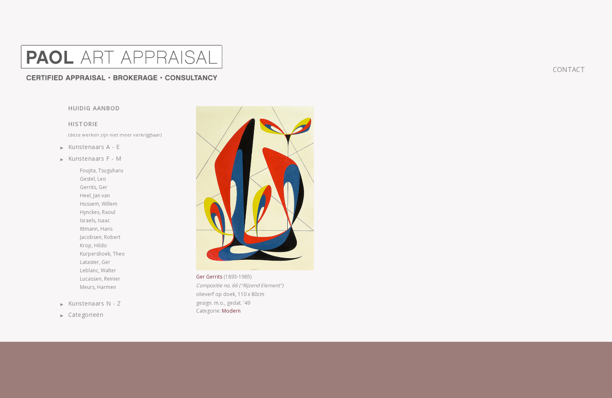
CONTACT (569, 69)
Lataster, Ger (95, 262)
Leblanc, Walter (98, 270)
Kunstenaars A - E (93, 147)
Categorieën (85, 314)
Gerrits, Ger (93, 187)
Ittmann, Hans (96, 228)
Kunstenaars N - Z (94, 303)
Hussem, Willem (98, 203)
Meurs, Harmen (98, 287)
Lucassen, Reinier (100, 278)
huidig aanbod (94, 108)
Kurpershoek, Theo (102, 253)
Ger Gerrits (210, 276)
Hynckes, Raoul (97, 212)
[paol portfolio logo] (121, 62)
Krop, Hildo (93, 245)
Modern (231, 310)
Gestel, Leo (93, 178)
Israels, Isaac (95, 220)
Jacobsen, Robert (100, 237)
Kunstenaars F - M (94, 158)
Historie (83, 124)
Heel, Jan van (95, 195)
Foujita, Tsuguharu (101, 170)
